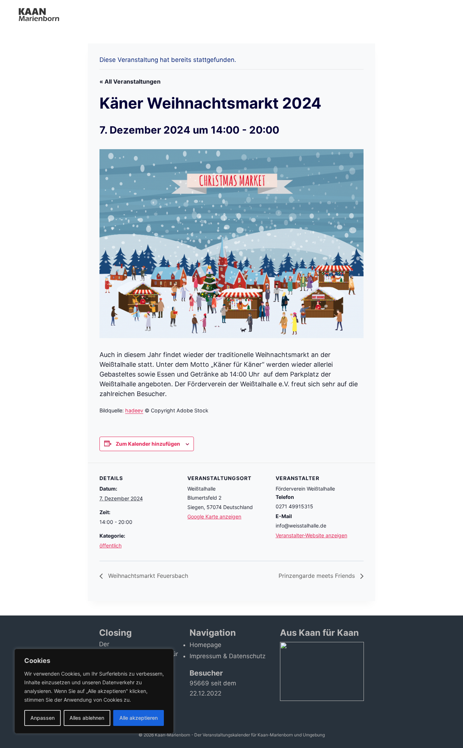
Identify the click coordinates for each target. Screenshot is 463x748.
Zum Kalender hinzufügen (148, 444)
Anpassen (42, 718)
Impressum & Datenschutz (228, 656)
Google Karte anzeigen (214, 516)
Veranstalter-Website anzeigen (311, 535)
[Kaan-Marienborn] (42, 14)
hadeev (134, 410)
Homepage (205, 644)
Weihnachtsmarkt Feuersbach (147, 575)
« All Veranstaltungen (130, 81)
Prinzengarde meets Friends (318, 575)
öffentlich (110, 545)
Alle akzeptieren (138, 718)
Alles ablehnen (86, 718)
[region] (94, 691)
